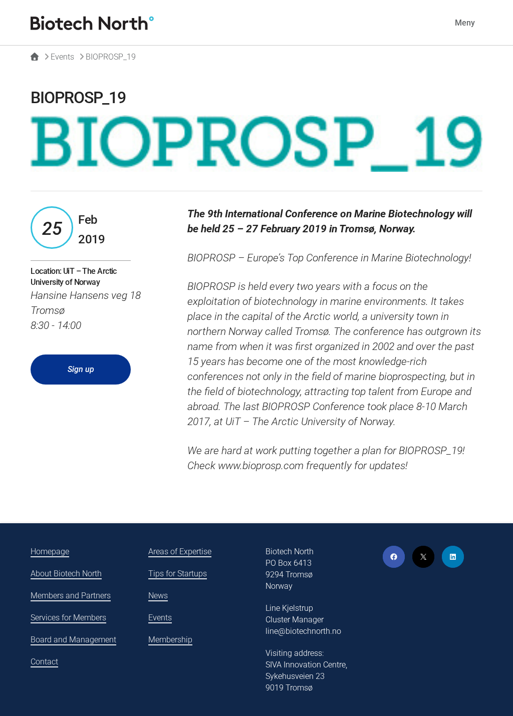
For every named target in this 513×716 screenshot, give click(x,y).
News (158, 595)
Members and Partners (71, 595)
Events (160, 617)
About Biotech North (66, 573)
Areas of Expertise (179, 551)
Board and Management (73, 639)
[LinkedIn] (453, 557)
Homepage (50, 551)
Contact (44, 661)
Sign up (81, 369)
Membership (170, 639)
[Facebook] (394, 557)
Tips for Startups (177, 573)
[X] (423, 557)
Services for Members (68, 617)
